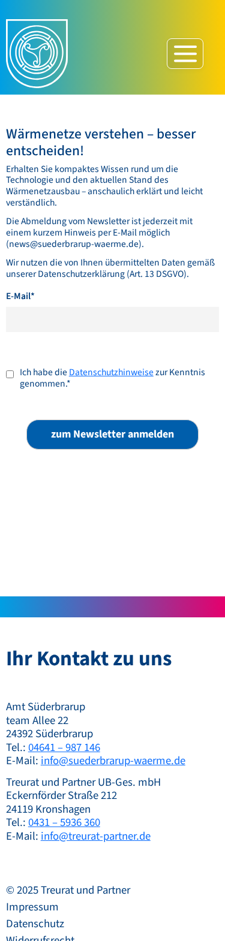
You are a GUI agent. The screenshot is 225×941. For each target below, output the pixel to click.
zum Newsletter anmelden (112, 434)
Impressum (32, 907)
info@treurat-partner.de (96, 836)
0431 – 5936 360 (64, 822)
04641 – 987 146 (64, 747)
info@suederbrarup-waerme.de (113, 760)
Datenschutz (35, 923)
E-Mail (20, 296)
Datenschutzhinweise (111, 372)
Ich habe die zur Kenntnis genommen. (112, 378)
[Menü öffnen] (185, 53)
